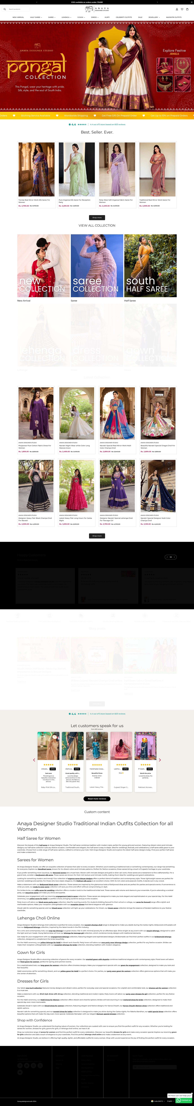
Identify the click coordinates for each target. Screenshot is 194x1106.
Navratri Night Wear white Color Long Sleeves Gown (74, 447)
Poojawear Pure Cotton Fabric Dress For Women (35, 447)
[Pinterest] (20, 1065)
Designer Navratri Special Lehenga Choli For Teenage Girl (116, 519)
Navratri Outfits (174, 17)
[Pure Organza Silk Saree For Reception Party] (77, 169)
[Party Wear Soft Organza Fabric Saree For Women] (117, 169)
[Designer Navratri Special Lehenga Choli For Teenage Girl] (117, 486)
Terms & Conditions (88, 1064)
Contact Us (59, 1060)
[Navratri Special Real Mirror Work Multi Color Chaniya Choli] (117, 413)
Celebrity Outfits (124, 17)
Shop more (97, 218)
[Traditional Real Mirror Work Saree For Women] (157, 169)
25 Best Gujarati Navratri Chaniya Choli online (96, 680)
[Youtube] (20, 1072)
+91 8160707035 (22, 1059)
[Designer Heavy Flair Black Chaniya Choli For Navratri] (36, 486)
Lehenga (65, 17)
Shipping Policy (86, 1071)
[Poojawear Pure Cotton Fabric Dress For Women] (36, 413)
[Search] (5, 9)
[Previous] (36, 2)
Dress (94, 17)
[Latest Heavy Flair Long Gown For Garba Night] (76, 486)
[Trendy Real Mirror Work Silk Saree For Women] (37, 169)
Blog (57, 1068)
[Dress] (97, 335)
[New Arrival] (43, 265)
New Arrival (18, 17)
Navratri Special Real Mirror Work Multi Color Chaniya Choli (115, 447)
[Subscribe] (174, 1067)
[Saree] (97, 265)
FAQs (83, 1079)
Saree (51, 17)
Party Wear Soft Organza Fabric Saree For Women (116, 201)
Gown (80, 17)
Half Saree (35, 17)
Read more (21, 681)
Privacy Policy (86, 1060)
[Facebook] (26, 1065)
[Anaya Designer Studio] (97, 9)
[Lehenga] (43, 335)
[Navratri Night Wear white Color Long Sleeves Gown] (76, 413)
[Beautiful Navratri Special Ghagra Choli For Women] (158, 413)
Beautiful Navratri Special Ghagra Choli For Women (158, 447)
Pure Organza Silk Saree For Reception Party (74, 201)
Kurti (107, 17)
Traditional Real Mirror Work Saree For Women (154, 201)
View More (97, 704)
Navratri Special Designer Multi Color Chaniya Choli (155, 519)
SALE (140, 17)
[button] (187, 9)
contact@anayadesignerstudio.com (29, 1061)
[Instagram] (33, 1065)
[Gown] (150, 335)
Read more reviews (97, 799)
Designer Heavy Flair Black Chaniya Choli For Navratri (35, 519)
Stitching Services (87, 1068)
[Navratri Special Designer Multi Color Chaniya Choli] (158, 486)
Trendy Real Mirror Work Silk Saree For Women (34, 201)
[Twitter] (40, 1065)
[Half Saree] (150, 265)
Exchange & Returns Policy (90, 1075)
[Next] (157, 2)
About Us (59, 1064)
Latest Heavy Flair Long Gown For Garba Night (75, 519)
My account (111, 1060)
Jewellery (153, 17)
